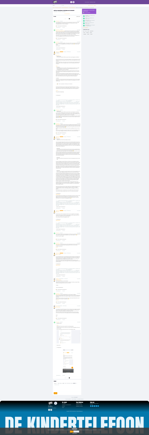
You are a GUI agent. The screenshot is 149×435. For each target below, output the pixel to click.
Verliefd (88, 34)
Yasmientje (57, 278)
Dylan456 (86, 15)
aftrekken (87, 32)
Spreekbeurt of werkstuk (79, 406)
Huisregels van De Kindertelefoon (66, 404)
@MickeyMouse (58, 124)
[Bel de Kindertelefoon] (71, 2)
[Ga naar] (61, 5)
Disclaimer (63, 406)
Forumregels (63, 403)
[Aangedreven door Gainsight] (74, 397)
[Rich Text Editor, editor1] (67, 388)
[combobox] (70, 5)
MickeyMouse (58, 51)
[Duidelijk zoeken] (80, 5)
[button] (90, 5)
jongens (91, 32)
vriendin (91, 34)
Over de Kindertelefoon (65, 7)
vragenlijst (84, 34)
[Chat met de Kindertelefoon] (73, 2)
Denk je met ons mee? (79, 404)
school (84, 32)
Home (53, 7)
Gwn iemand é (87, 20)
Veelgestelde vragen (79, 403)
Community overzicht (58, 7)
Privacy (63, 407)
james (86, 22)
